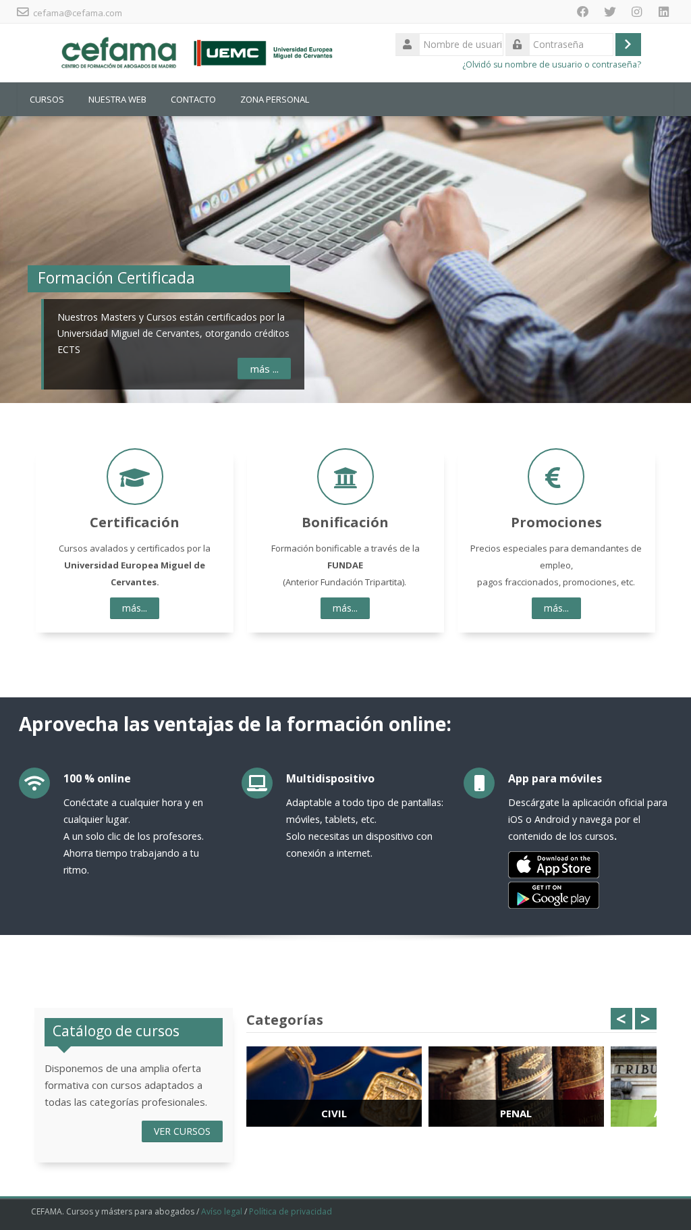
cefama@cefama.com (77, 13)
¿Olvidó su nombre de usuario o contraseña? (551, 64)
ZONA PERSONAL (274, 99)
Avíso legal (221, 1211)
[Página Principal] (194, 52)
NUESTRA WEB (117, 99)
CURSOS (47, 99)
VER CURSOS (182, 1131)
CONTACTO (193, 99)
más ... (264, 368)
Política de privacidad (290, 1211)
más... (134, 607)
